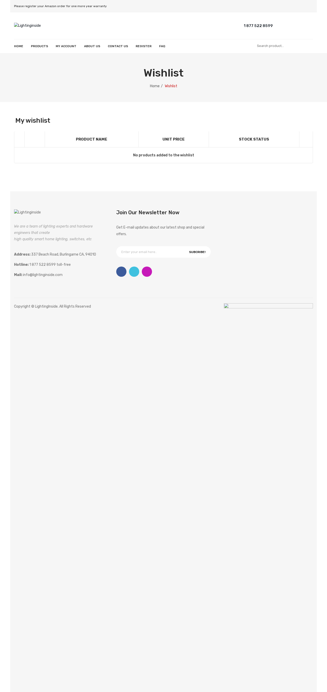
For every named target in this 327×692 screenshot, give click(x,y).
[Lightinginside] (27, 25)
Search (308, 46)
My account (289, 25)
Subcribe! (197, 252)
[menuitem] (18, 46)
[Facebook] (121, 272)
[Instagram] (147, 272)
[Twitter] (134, 272)
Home (155, 86)
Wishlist (299, 25)
